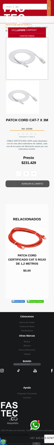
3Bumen (27, 346)
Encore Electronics (27, 350)
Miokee (27, 341)
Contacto (27, 397)
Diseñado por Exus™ (17, 443)
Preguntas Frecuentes (27, 393)
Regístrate (44, 22)
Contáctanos (27, 36)
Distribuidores (27, 330)
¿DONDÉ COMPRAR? (27, 30)
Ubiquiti (27, 354)
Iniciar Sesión (45, 19)
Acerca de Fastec (27, 322)
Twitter (21, 301)
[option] (27, 58)
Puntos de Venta (27, 326)
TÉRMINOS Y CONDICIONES (14, 435)
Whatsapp (39, 301)
